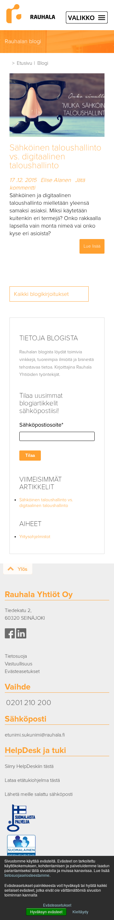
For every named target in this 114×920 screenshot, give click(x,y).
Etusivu (24, 63)
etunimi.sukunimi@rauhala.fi (35, 735)
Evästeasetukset (22, 671)
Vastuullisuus (18, 664)
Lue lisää (92, 246)
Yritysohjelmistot (34, 536)
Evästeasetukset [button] (57, 905)
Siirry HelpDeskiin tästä (29, 766)
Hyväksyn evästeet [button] (46, 911)
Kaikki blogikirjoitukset (41, 293)
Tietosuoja (16, 656)
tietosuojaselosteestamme (26, 875)
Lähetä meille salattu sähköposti (39, 794)
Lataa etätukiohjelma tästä (32, 780)
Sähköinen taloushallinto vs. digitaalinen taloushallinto (55, 156)
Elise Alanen (56, 180)
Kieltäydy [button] (80, 911)
